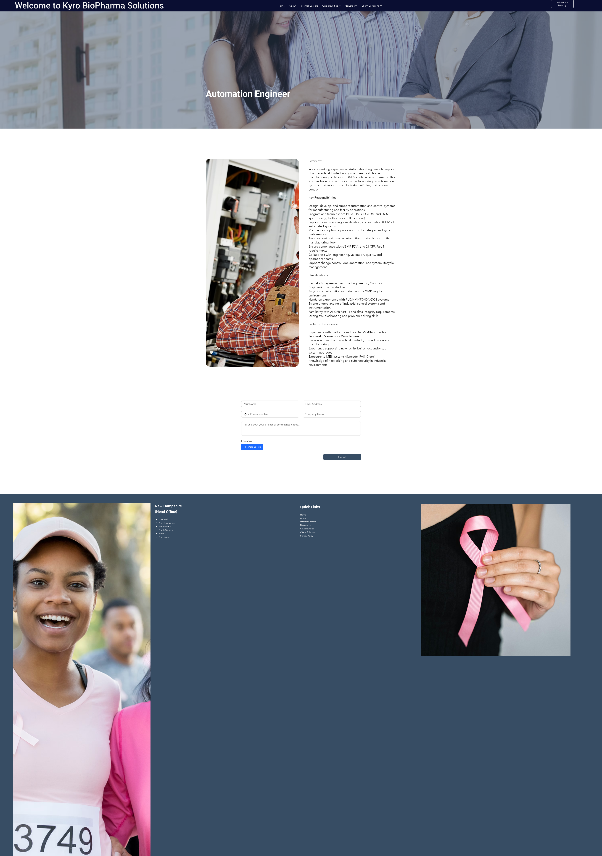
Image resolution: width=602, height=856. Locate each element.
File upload (246, 440)
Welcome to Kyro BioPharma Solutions (89, 5)
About (303, 518)
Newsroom (305, 525)
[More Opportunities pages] (340, 5)
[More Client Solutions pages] (381, 5)
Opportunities (307, 528)
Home (303, 514)
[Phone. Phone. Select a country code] (246, 414)
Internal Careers (308, 521)
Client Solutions (308, 532)
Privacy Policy (306, 535)
